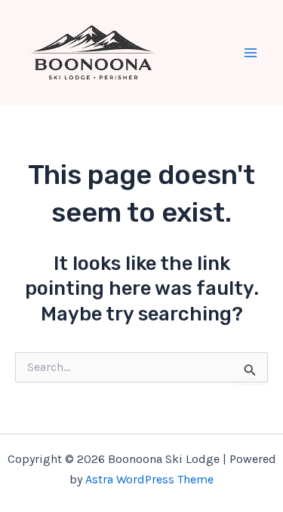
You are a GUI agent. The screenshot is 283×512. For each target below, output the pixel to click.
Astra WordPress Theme (149, 479)
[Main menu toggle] (251, 52)
